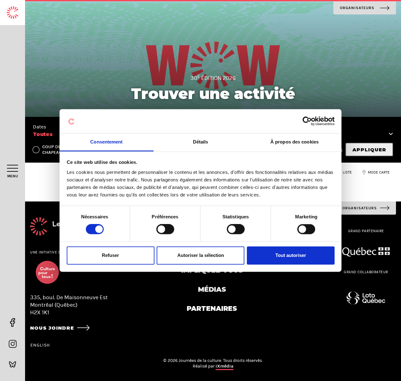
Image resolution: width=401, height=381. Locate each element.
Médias (212, 289)
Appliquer (369, 150)
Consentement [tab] (106, 141)
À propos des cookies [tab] (294, 141)
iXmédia (224, 366)
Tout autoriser (290, 255)
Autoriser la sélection (200, 255)
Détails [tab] (200, 141)
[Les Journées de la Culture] (12, 12)
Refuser (110, 255)
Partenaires (212, 308)
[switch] (165, 229)
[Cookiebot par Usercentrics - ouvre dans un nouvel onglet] (307, 121)
